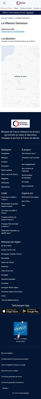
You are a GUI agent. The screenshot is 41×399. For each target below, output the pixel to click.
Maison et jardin (26, 8)
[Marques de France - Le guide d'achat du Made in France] (21, 3)
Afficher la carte (20, 76)
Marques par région (11, 242)
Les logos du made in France (9, 211)
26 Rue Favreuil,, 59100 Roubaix (12, 32)
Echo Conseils (25, 393)
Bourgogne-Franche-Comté (11, 254)
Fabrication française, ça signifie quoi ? (10, 232)
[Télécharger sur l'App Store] (10, 311)
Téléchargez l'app (20, 305)
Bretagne (4, 275)
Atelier (10, 18)
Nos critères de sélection (27, 170)
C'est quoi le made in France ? (9, 198)
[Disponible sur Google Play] (30, 311)
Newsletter (5, 187)
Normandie (5, 258)
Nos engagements (28, 164)
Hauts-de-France (7, 262)
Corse (3, 296)
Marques (4, 158)
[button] (20, 371)
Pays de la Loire (7, 271)
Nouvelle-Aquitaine (8, 279)
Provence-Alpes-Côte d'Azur (11, 292)
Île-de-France (6, 246)
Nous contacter (27, 186)
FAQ (23, 205)
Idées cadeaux (6, 170)
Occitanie (4, 283)
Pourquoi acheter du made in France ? (8, 218)
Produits (4, 162)
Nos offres (26, 201)
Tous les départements (10, 300)
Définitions (5, 183)
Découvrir (30, 13)
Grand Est (4, 267)
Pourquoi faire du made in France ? (9, 225)
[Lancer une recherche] (37, 3)
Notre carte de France (9, 174)
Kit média (25, 182)
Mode (16, 8)
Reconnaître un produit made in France (9, 205)
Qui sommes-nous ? (29, 153)
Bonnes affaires (7, 8)
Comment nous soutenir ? (30, 159)
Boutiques (5, 166)
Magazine (4, 179)
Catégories (5, 153)
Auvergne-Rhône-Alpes (9, 287)
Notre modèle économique (27, 176)
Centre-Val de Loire (8, 250)
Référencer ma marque (30, 197)
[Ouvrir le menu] (4, 3)
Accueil (4, 18)
